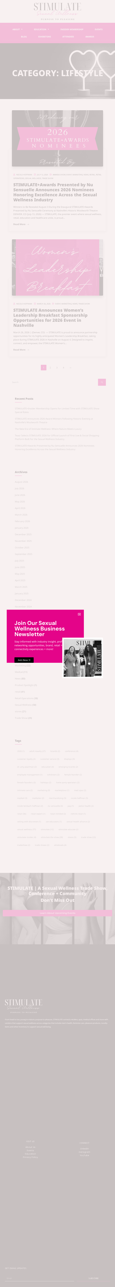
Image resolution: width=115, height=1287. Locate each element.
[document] (57, 643)
